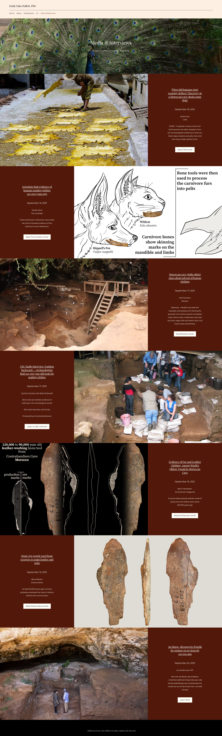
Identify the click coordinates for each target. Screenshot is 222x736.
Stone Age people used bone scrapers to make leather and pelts (36, 559)
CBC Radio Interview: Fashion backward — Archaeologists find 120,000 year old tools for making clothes (37, 372)
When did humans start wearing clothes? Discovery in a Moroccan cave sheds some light (185, 95)
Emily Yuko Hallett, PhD (22, 6)
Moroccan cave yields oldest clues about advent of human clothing (185, 278)
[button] (185, 149)
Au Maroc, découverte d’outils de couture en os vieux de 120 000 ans (185, 650)
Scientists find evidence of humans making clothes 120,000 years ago (37, 190)
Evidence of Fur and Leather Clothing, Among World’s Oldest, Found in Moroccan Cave (185, 467)
